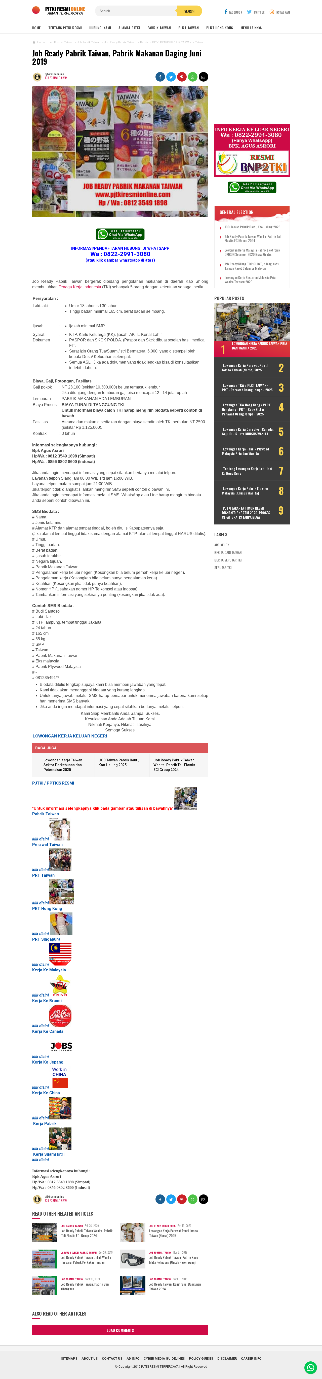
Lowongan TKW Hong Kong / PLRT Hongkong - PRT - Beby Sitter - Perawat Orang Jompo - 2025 (246, 409)
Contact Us (112, 1358)
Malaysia (57, 970)
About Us (90, 1358)
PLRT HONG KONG (219, 27)
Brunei (55, 1000)
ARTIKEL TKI (222, 544)
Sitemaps (69, 1358)
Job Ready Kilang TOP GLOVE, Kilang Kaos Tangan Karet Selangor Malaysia (252, 266)
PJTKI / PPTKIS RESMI (53, 783)
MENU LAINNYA (251, 27)
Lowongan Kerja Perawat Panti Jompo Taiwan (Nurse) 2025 (173, 1232)
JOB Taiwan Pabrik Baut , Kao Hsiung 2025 (252, 227)
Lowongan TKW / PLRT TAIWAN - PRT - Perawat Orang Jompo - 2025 (247, 387)
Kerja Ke (40, 1031)
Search (189, 11)
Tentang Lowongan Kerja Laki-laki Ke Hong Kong (247, 470)
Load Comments (120, 1330)
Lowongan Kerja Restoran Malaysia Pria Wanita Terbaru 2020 (250, 279)
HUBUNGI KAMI (100, 27)
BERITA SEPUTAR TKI (228, 559)
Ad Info (133, 1358)
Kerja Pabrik (45, 1123)
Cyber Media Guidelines (164, 1358)
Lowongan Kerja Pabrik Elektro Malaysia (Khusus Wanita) (245, 490)
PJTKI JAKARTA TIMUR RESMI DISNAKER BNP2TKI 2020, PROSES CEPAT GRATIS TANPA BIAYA (246, 513)
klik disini (40, 839)
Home (36, 27)
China (54, 1092)
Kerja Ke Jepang (47, 1062)
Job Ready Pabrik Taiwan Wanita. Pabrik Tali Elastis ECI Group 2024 (174, 764)
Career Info (251, 1358)
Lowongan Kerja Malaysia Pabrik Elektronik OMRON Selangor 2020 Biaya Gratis (252, 252)
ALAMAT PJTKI (129, 27)
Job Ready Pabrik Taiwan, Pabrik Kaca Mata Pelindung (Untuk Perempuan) (173, 1259)
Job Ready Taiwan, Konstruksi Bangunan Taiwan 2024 (175, 1286)
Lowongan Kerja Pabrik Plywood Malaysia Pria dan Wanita (245, 451)
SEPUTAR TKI (222, 567)
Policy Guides (201, 1358)
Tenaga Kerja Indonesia (80, 287)
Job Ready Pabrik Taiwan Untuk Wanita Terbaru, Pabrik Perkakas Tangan (86, 1259)
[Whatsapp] (310, 1367)
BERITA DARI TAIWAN (228, 552)
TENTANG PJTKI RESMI (65, 27)
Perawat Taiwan (47, 844)
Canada (56, 1031)
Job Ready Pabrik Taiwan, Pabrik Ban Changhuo (85, 1286)
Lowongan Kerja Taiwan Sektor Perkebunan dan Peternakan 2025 (63, 764)
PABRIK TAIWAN (159, 27)
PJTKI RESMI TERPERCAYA (160, 1366)
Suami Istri (54, 1154)
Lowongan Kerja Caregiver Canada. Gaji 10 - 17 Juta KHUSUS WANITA (247, 431)
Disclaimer (227, 1358)
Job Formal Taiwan (56, 78)
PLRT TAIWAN (188, 27)
